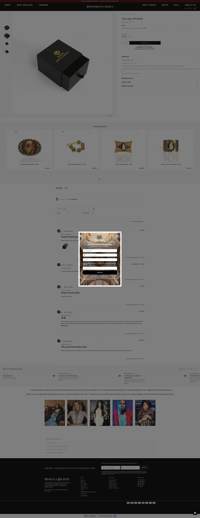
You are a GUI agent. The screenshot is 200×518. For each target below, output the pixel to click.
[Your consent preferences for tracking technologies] (197, 515)
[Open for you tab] (195, 513)
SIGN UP (100, 272)
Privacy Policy (89, 279)
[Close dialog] (120, 233)
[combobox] (85, 255)
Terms (94, 279)
